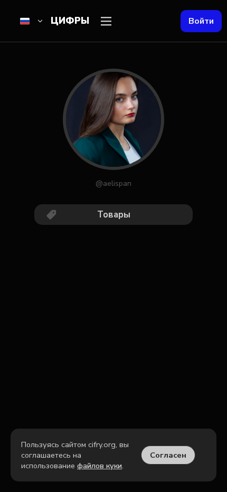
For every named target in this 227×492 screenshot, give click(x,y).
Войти (201, 21)
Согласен (168, 455)
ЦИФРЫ (70, 21)
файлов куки (99, 465)
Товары (113, 215)
